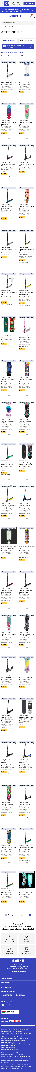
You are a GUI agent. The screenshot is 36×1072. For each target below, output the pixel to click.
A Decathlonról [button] (6, 987)
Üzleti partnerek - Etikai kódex (8, 1045)
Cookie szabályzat (27, 1044)
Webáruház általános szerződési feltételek (11, 1031)
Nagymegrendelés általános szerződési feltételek (13, 1040)
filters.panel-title (9, 40)
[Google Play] (21, 995)
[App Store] (8, 995)
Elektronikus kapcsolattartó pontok (9, 1052)
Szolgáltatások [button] (6, 978)
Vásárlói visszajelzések (7, 1033)
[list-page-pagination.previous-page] (6, 915)
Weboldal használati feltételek (8, 1047)
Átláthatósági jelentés (6, 1056)
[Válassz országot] (10, 1012)
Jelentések (20, 1054)
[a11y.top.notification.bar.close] (33, 10)
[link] (18, 971)
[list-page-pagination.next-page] (30, 915)
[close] (2, 3)
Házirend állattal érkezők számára (9, 1049)
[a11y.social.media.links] (2, 1005)
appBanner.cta (29, 3)
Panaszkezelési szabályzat (8, 1042)
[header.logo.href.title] (15, 16)
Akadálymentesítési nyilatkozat (22, 1056)
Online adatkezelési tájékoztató (23, 1033)
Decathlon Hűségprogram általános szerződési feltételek (14, 1038)
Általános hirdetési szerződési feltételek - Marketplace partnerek (16, 1036)
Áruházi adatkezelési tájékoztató (9, 1035)
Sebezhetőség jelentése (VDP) (8, 1054)
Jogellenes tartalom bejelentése (8, 1051)
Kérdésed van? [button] (6, 982)
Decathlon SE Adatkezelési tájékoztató (10, 1044)
